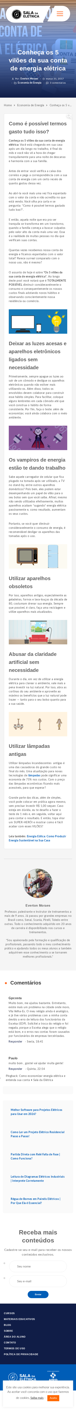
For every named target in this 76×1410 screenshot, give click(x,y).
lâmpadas (34, 775)
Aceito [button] (53, 1398)
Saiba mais (37, 1398)
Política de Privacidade (21, 1354)
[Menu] (60, 14)
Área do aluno (15, 1336)
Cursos (9, 1313)
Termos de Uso (14, 1348)
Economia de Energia (29, 83)
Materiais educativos (19, 1319)
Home (8, 105)
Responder (15, 1041)
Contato (10, 1342)
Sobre (8, 1331)
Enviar (38, 1294)
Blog (7, 1325)
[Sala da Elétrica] (25, 14)
